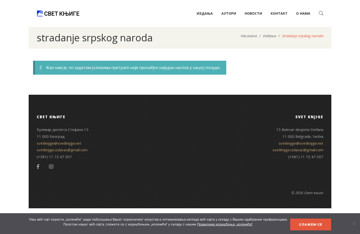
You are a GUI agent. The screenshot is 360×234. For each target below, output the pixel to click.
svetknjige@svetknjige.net (59, 143)
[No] (353, 223)
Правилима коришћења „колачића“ (224, 224)
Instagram (51, 166)
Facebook (38, 166)
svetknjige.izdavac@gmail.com (62, 149)
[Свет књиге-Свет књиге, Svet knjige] (58, 13)
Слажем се (310, 224)
